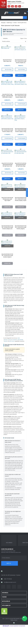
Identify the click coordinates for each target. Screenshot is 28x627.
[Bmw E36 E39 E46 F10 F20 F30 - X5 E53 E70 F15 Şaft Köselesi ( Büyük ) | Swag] (21, 121)
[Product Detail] (7, 45)
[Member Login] (25, 13)
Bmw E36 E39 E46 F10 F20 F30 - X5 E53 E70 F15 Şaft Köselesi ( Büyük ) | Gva (7, 227)
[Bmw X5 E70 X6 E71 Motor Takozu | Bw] (7, 52)
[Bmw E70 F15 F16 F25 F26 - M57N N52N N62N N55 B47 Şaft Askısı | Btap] (21, 156)
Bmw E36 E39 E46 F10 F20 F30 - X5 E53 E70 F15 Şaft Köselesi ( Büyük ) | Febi (20, 96)
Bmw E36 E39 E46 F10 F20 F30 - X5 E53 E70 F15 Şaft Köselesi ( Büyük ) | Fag (7, 130)
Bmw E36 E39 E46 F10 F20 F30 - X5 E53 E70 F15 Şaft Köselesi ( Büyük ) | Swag (20, 130)
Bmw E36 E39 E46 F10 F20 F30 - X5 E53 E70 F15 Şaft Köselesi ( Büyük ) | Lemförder (20, 227)
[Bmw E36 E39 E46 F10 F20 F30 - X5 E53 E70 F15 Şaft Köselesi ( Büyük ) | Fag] (7, 121)
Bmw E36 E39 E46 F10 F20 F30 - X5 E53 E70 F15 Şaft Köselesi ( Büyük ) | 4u (20, 61)
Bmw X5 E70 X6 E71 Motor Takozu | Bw (7, 60)
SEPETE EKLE (7, 75)
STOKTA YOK (7, 206)
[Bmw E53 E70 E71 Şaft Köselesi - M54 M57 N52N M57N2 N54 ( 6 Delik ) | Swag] (7, 87)
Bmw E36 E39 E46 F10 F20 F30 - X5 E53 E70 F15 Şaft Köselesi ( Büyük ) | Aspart (20, 199)
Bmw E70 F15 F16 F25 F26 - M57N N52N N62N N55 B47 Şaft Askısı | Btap (20, 165)
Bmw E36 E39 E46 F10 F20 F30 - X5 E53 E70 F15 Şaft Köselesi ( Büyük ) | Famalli (7, 256)
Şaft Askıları (12, 341)
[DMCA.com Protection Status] (4, 611)
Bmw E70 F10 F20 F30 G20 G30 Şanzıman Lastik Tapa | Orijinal (7, 199)
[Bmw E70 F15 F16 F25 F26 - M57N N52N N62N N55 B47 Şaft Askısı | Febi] (7, 156)
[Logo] (12, 13)
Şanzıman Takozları (12, 339)
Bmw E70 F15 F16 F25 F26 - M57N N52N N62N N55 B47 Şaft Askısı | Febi (7, 165)
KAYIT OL (9, 563)
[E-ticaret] (13, 626)
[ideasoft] (6, 626)
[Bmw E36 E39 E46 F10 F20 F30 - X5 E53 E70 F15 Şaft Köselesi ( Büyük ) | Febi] (21, 87)
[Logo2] (1, 571)
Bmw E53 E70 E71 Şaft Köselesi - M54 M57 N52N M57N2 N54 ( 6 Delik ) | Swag (7, 96)
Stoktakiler (5, 38)
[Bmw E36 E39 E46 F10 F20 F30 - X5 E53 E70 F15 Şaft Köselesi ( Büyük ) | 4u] (21, 52)
